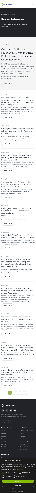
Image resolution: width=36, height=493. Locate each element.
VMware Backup (24, 441)
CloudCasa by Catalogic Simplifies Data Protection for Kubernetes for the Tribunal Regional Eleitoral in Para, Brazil (17, 347)
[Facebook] (10, 410)
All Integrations (24, 449)
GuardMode (23, 436)
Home (3, 14)
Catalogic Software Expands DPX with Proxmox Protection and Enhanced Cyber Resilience (17, 54)
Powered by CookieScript (18, 491)
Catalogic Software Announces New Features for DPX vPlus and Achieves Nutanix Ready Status (16, 184)
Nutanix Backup (24, 444)
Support (3, 441)
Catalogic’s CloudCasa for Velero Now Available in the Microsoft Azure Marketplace (17, 372)
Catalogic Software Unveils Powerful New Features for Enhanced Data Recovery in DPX (16, 210)
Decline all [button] (18, 485)
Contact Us (4, 438)
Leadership (4, 433)
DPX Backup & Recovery (26, 430)
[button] (18, 489)
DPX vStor (22, 433)
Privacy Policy (20, 469)
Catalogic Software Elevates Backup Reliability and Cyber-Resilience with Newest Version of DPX (16, 157)
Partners (3, 436)
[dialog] (18, 475)
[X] (6, 410)
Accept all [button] (18, 481)
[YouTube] (14, 410)
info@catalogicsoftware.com (9, 420)
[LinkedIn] (2, 410)
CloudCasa (23, 438)
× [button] (34, 459)
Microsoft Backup (24, 447)
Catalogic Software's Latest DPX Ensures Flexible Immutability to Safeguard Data (17, 236)
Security (3, 444)
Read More (8, 83)
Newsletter (4, 447)
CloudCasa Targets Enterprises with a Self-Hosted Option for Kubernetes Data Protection (17, 319)
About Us (3, 430)
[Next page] (26, 393)
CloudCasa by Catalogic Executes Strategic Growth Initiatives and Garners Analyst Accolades (17, 290)
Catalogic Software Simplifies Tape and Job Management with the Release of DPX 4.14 (17, 130)
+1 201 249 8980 (6, 422)
